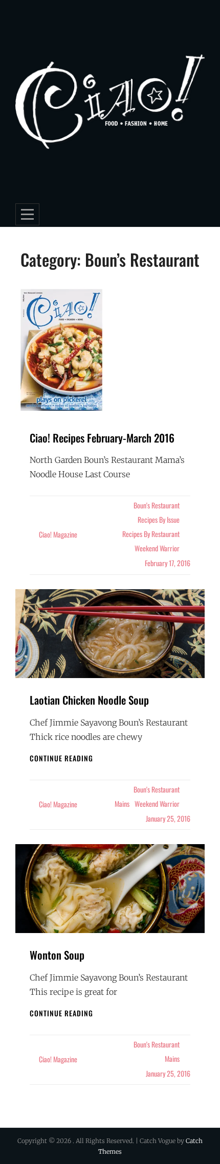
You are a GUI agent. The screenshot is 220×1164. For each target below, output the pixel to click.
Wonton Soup (57, 955)
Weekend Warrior (157, 548)
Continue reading (61, 758)
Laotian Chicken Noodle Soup (89, 700)
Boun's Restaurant (157, 505)
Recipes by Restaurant (151, 533)
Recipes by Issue (159, 519)
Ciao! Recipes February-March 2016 (102, 438)
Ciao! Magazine (58, 534)
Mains (122, 803)
